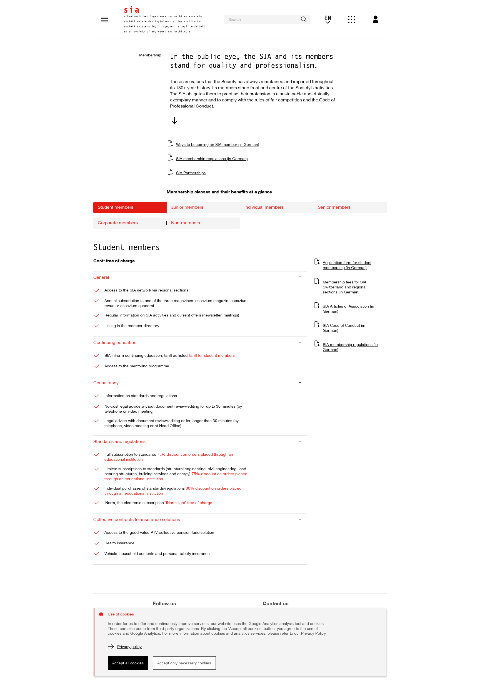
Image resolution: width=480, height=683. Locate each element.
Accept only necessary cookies (184, 663)
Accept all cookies (128, 663)
